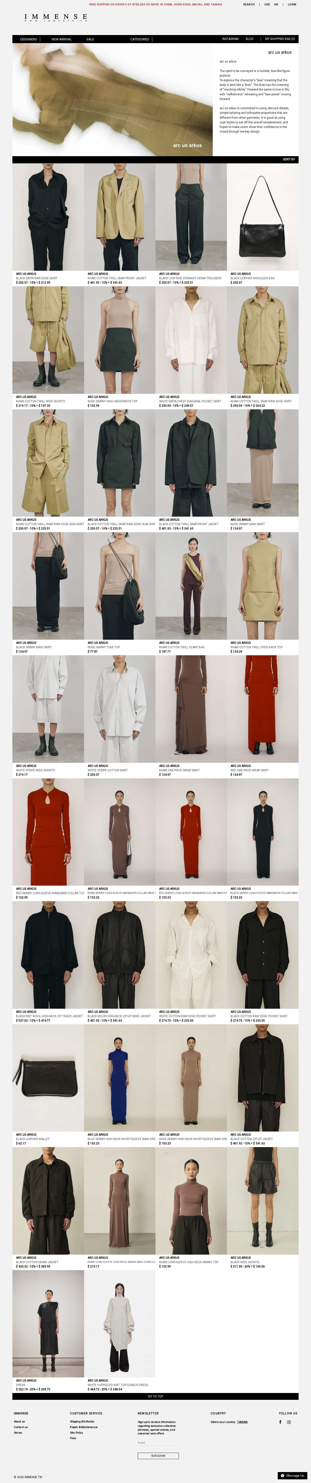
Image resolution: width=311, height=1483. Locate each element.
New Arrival (62, 39)
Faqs (73, 1438)
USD (267, 4)
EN (276, 4)
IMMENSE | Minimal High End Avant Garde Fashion (58, 18)
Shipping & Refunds (82, 1421)
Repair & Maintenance (84, 1427)
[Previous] (20, 100)
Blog (249, 39)
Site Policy (76, 1432)
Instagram (230, 39)
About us (19, 1421)
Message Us (294, 1475)
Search (249, 4)
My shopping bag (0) (280, 39)
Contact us (21, 1427)
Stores (18, 1432)
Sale (90, 39)
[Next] (205, 100)
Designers (28, 39)
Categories (139, 39)
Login (292, 4)
